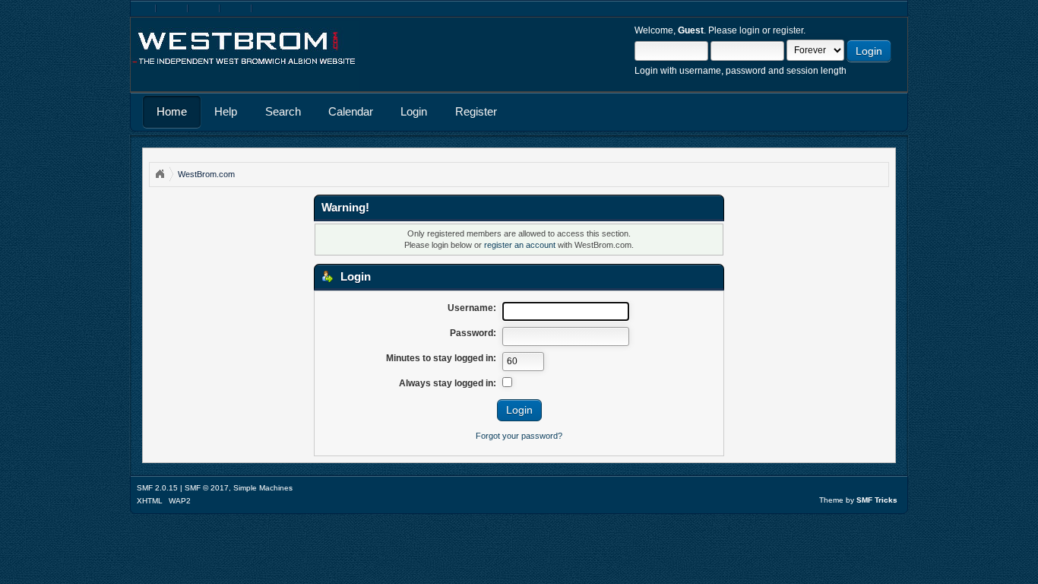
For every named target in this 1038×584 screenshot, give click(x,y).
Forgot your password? (519, 435)
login (749, 30)
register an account (519, 244)
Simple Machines (263, 488)
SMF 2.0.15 (157, 488)
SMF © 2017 (207, 488)
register (788, 30)
